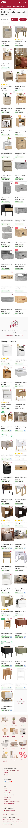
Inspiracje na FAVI (9, 795)
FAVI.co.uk (19, 822)
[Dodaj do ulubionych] (25, 139)
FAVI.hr (4, 822)
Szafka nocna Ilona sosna (8, 611)
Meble (2, 6)
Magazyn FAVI (7, 797)
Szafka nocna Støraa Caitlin (8, 706)
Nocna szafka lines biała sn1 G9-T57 (11, 589)
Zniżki (22, 759)
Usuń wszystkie (9, 335)
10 (11, 390)
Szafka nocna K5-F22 (7, 477)
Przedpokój (14, 759)
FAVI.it (9, 822)
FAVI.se (14, 822)
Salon (14, 748)
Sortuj (15, 19)
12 (25, 367)
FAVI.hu (19, 819)
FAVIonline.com (6, 814)
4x (22, 520)
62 (11, 345)
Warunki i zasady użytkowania (12, 801)
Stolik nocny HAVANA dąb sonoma (10, 86)
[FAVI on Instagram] (7, 781)
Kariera (6, 774)
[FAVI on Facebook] (5, 781)
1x (8, 358)
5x (8, 609)
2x (22, 39)
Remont (14, 736)
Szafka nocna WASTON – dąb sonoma (11, 131)
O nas (5, 788)
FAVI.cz (4, 819)
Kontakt (6, 772)
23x (9, 520)
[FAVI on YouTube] (11, 781)
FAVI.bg (4, 824)
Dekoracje (8, 6)
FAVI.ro (14, 819)
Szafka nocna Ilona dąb (7, 522)
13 (11, 367)
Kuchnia (23, 736)
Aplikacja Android (10, 810)
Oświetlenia (5, 736)
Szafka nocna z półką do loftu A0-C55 (11, 499)
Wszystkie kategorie (19, 6)
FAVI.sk (9, 819)
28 (25, 345)
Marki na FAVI (7, 792)
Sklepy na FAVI (8, 790)
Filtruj (24, 19)
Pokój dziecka (5, 760)
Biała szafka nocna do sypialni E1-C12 (11, 360)
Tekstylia (23, 725)
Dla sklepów (7, 799)
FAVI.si (13, 824)
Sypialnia (23, 748)
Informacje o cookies (9, 803)
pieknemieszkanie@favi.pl (12, 770)
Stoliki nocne (11, 9)
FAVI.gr (9, 824)
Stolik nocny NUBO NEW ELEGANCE (11, 455)
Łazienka (5, 748)
